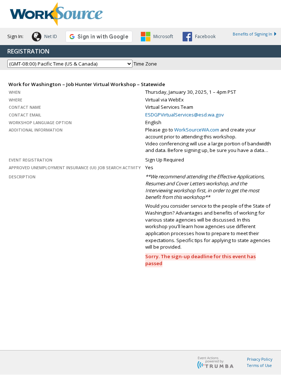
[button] (44, 38)
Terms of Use (259, 365)
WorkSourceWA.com (196, 129)
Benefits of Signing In (252, 34)
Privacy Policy (260, 359)
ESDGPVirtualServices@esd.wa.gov (184, 114)
